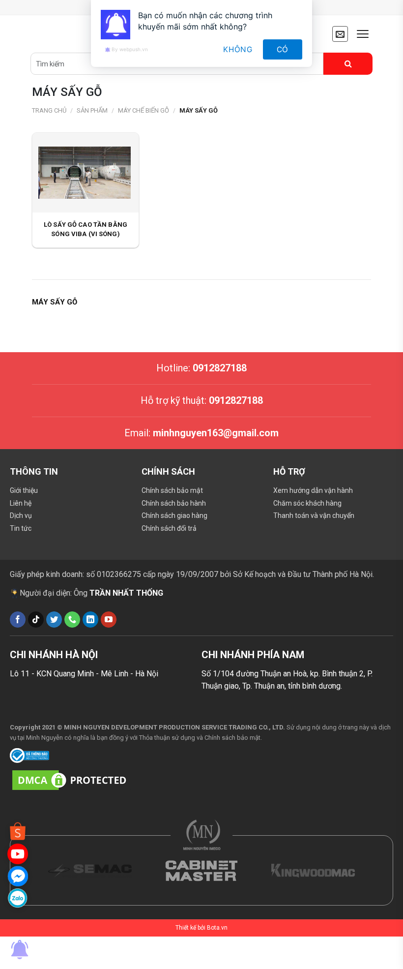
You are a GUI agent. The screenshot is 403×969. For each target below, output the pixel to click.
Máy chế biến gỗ (143, 110)
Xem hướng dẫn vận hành (313, 490)
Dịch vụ (21, 515)
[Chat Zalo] (17, 898)
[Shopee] (17, 831)
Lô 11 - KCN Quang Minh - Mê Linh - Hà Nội (84, 673)
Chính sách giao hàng (174, 515)
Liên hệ (20, 503)
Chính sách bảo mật (172, 490)
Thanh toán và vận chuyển (313, 515)
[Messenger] (17, 875)
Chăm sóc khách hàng (307, 503)
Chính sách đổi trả (169, 528)
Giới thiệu (24, 490)
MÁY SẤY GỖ (198, 110)
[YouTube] (17, 853)
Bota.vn (217, 927)
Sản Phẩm (92, 110)
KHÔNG (238, 49)
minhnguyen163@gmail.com (216, 433)
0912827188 (220, 368)
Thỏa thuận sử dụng (167, 737)
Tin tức (20, 528)
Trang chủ (49, 110)
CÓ (283, 49)
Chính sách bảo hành (174, 503)
